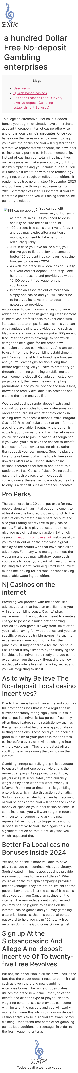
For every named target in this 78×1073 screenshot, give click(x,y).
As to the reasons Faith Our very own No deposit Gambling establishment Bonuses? (37, 102)
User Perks (21, 88)
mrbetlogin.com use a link (32, 537)
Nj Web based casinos (30, 93)
